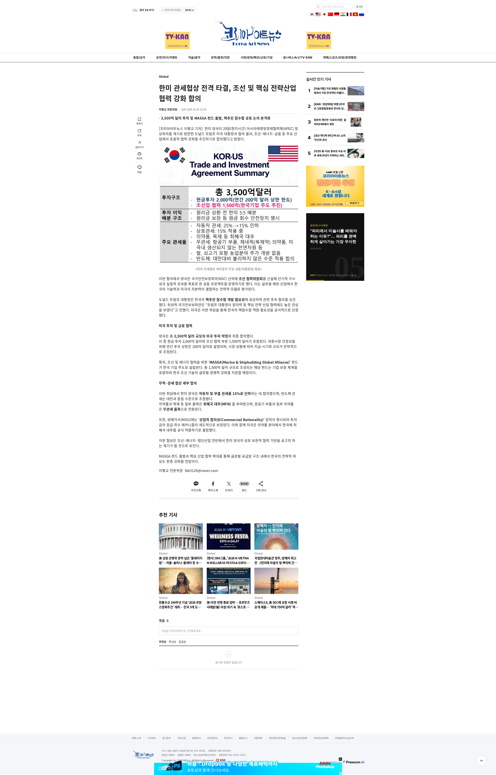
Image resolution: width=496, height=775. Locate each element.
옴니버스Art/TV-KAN (297, 57)
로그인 (359, 6)
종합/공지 (139, 57)
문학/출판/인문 (220, 57)
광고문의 (166, 738)
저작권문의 (212, 738)
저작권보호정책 (320, 738)
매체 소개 (136, 738)
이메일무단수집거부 (344, 738)
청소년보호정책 (299, 738)
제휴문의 (196, 738)
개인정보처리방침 (277, 738)
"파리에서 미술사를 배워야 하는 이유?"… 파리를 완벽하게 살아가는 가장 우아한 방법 (333, 236)
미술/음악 (194, 57)
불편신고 (243, 738)
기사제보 (151, 738)
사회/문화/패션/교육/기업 (256, 57)
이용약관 (258, 738)
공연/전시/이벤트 (166, 57)
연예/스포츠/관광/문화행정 (339, 57)
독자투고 (228, 738)
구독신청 (181, 738)
